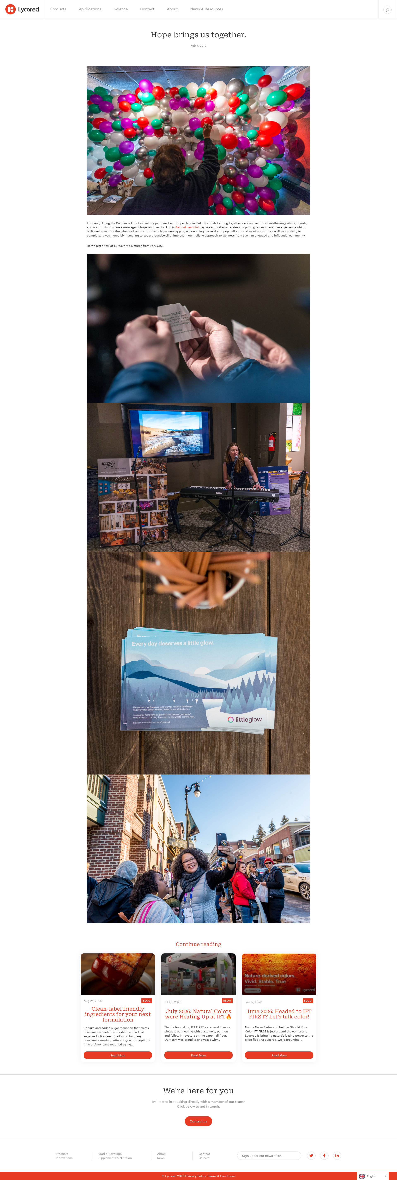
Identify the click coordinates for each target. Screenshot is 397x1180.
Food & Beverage (110, 1154)
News (161, 1158)
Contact (204, 1154)
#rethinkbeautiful (187, 227)
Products (62, 1154)
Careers (204, 1158)
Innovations (64, 1158)
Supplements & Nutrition (115, 1158)
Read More (117, 1055)
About (161, 1154)
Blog (147, 1000)
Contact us (198, 1121)
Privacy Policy (196, 1176)
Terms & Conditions (222, 1176)
